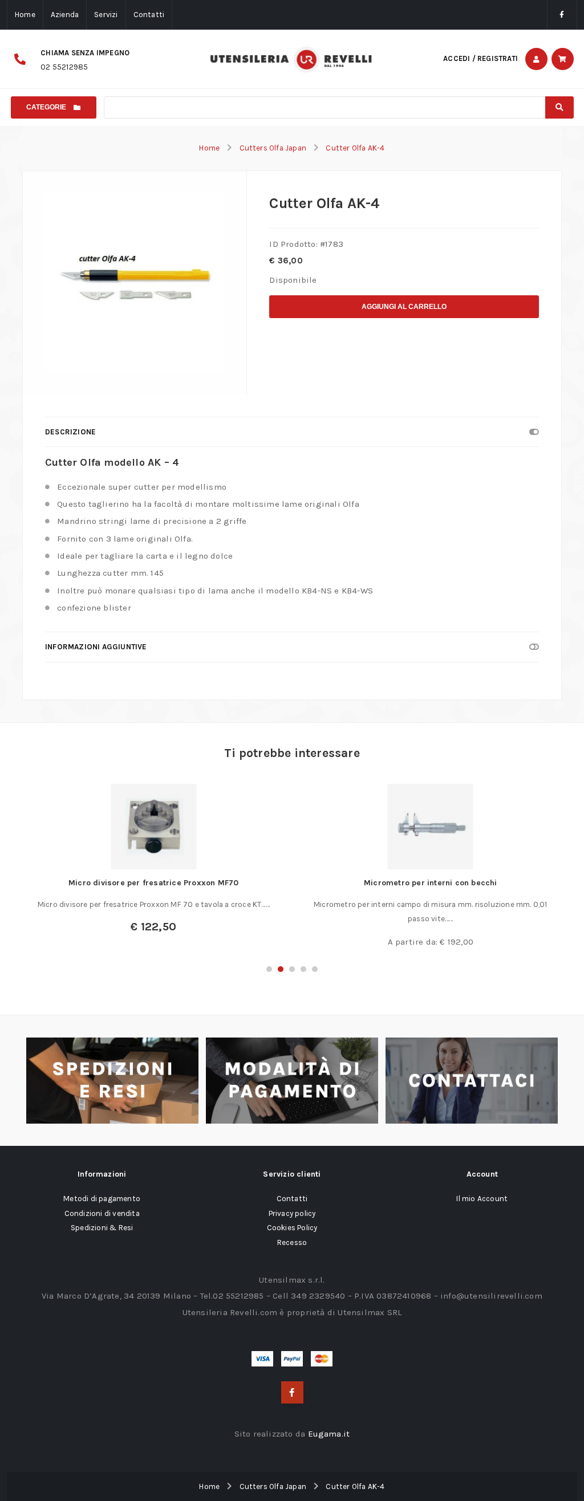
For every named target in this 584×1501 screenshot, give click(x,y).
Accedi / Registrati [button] (480, 58)
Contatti (149, 14)
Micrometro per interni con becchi (430, 883)
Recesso (292, 1242)
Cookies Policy (292, 1227)
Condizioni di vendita (102, 1213)
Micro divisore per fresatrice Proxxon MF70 (153, 883)
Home (25, 14)
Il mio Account (482, 1198)
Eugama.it (329, 1434)
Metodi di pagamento (101, 1198)
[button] (269, 969)
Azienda (65, 14)
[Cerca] (559, 107)
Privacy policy (292, 1213)
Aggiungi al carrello (404, 307)
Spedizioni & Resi (102, 1227)
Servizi (105, 14)
